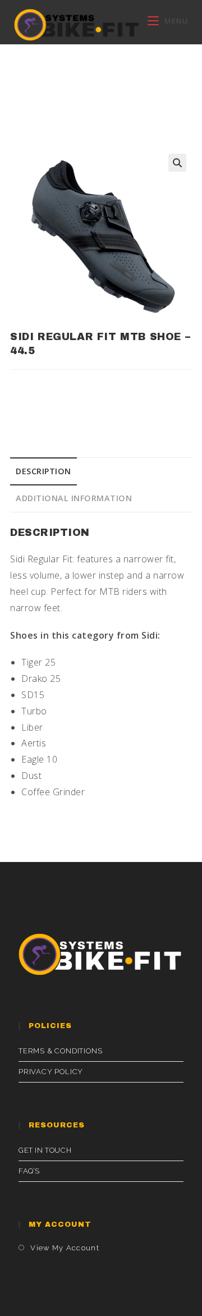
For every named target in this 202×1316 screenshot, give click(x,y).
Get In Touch (45, 1150)
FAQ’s (29, 1171)
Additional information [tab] (74, 498)
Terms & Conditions (60, 1051)
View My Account (64, 1248)
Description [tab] (43, 471)
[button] (177, 163)
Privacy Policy (51, 1071)
